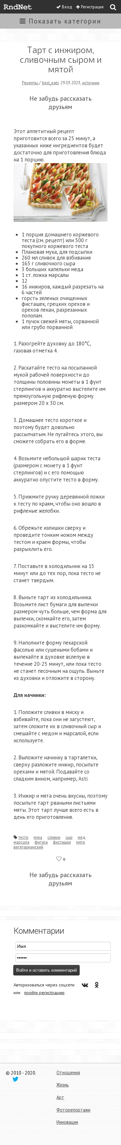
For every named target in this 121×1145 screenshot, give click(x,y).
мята (80, 842)
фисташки (62, 842)
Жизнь (62, 1085)
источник (90, 83)
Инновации (67, 1122)
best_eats (50, 83)
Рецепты (30, 83)
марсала (21, 842)
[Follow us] (15, 1079)
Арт (60, 1097)
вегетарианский (28, 847)
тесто (23, 837)
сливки (53, 837)
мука (38, 837)
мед (82, 837)
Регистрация (92, 7)
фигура (41, 842)
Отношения (68, 1072)
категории (65, 21)
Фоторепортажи (73, 1110)
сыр (69, 837)
